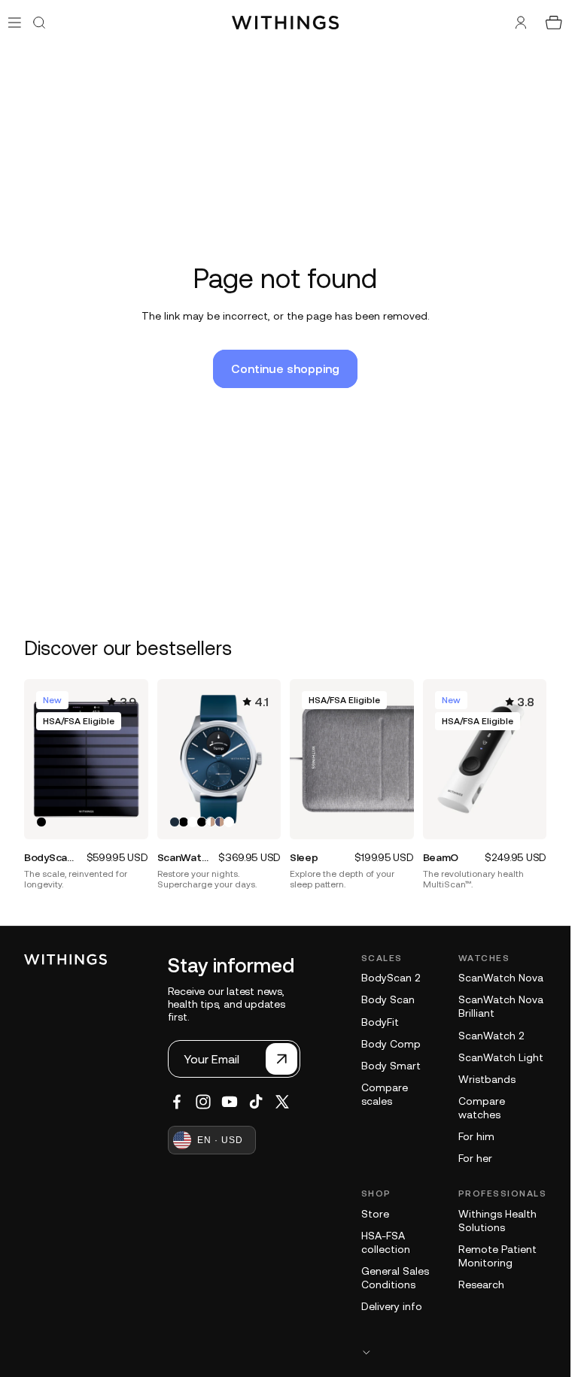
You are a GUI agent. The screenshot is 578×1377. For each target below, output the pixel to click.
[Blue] (174, 822)
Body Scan (388, 999)
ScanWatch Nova (500, 978)
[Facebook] (177, 1102)
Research (481, 1284)
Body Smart (391, 1066)
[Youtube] (230, 1102)
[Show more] (453, 1351)
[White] (192, 822)
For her (475, 1158)
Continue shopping (285, 368)
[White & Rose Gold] (210, 822)
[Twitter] (282, 1102)
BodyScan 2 (390, 978)
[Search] (39, 22)
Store (375, 1214)
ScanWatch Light (500, 1057)
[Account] (520, 22)
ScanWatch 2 (491, 1036)
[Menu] (14, 22)
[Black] (41, 822)
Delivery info (391, 1306)
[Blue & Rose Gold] (219, 822)
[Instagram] (203, 1102)
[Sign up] (281, 1059)
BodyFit (380, 1022)
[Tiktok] (256, 1102)
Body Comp (391, 1044)
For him (476, 1136)
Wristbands (487, 1079)
